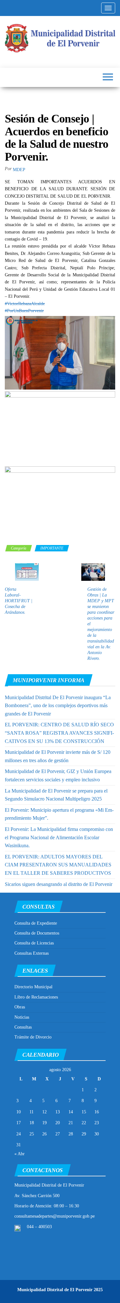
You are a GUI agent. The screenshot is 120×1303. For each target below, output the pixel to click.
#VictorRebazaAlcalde (25, 303)
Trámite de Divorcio (33, 1037)
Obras (19, 1007)
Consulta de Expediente (35, 923)
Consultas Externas (31, 953)
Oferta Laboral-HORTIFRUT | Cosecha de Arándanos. (18, 601)
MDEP (19, 169)
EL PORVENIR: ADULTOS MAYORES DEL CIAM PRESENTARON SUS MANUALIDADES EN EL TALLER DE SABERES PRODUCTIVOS (58, 865)
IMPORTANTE (51, 548)
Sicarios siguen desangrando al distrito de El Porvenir (58, 884)
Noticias (21, 1017)
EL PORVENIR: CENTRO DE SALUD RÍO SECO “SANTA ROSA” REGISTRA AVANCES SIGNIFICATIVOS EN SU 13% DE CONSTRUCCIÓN (59, 733)
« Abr (19, 1153)
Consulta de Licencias (34, 943)
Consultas (23, 1027)
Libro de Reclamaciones (36, 997)
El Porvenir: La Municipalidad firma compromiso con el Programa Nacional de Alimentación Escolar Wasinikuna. (59, 837)
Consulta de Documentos (36, 933)
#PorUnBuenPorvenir (24, 310)
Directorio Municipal (33, 986)
